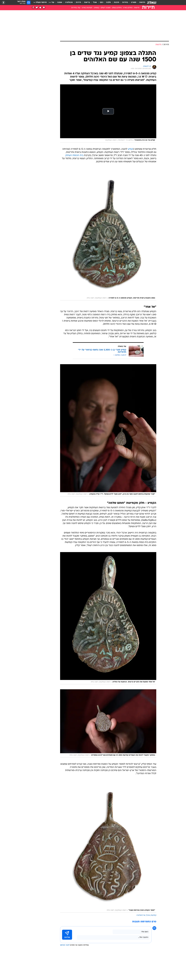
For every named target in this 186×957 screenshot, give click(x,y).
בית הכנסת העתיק (74, 155)
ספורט (133, 2)
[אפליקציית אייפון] (40, 7)
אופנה (59, 2)
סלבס (108, 2)
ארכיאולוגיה (140, 915)
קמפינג (96, 8)
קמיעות (153, 915)
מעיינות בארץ (87, 8)
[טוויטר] (36, 7)
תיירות (78, 2)
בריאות (87, 2)
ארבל (148, 915)
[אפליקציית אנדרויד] (43, 7)
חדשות (142, 2)
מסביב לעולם (105, 8)
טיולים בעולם (117, 8)
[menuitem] (140, 2)
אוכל (95, 2)
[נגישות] (3, 2)
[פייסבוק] (33, 7)
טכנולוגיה (69, 2)
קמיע (130, 149)
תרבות (116, 2)
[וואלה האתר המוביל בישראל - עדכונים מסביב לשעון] (151, 2)
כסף (101, 2)
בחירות (125, 2)
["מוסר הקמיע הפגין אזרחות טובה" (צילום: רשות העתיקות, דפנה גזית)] (108, 846)
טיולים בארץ (127, 8)
